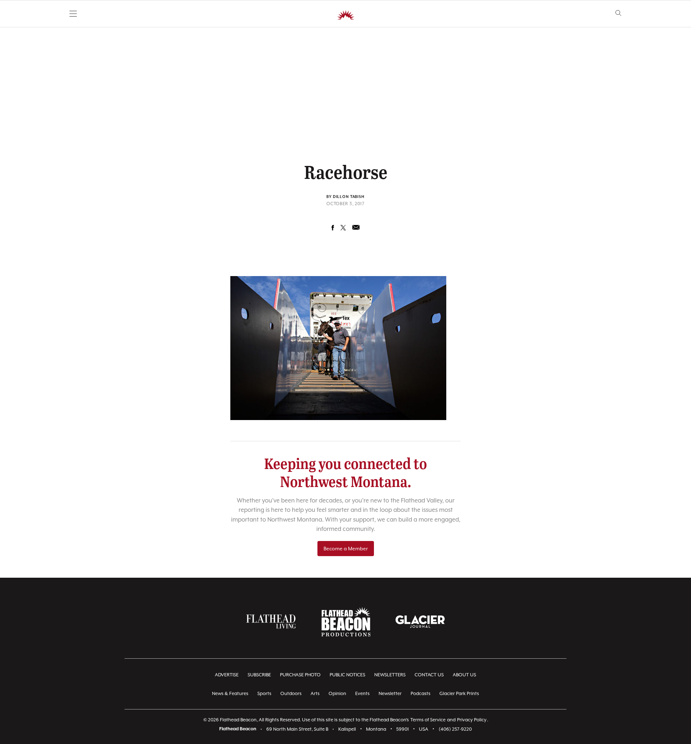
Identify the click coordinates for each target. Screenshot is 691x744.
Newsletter (390, 693)
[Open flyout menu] (73, 14)
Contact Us (429, 674)
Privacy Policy (472, 719)
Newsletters (390, 674)
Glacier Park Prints (459, 693)
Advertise (227, 674)
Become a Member (346, 548)
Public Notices (347, 674)
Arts (315, 693)
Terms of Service (428, 719)
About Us (464, 674)
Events (362, 693)
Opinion (337, 693)
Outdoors (291, 693)
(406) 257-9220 (455, 729)
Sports (264, 693)
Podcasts (420, 693)
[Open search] (618, 13)
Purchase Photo (300, 674)
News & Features (230, 693)
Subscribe (259, 674)
